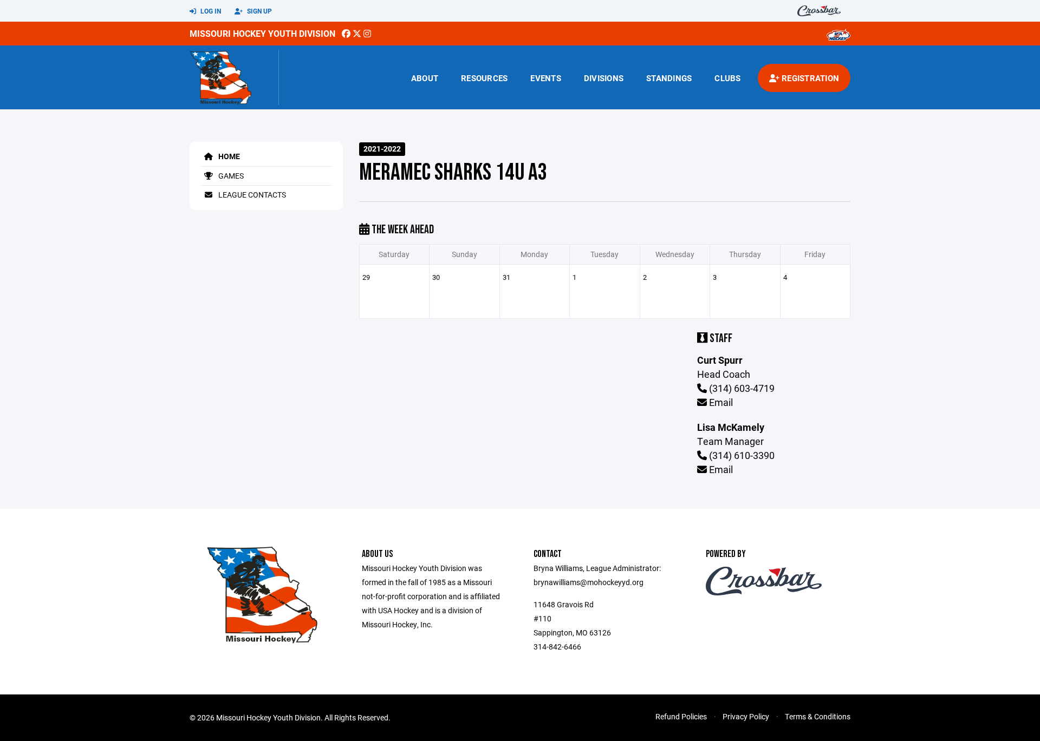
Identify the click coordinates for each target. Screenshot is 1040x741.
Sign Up (258, 10)
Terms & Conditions (817, 716)
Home (228, 156)
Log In (210, 10)
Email (720, 402)
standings (669, 78)
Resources (484, 78)
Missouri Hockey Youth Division (262, 33)
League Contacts (251, 194)
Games (230, 176)
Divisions (603, 78)
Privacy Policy (746, 716)
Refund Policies (681, 716)
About (424, 78)
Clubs (727, 78)
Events (545, 78)
